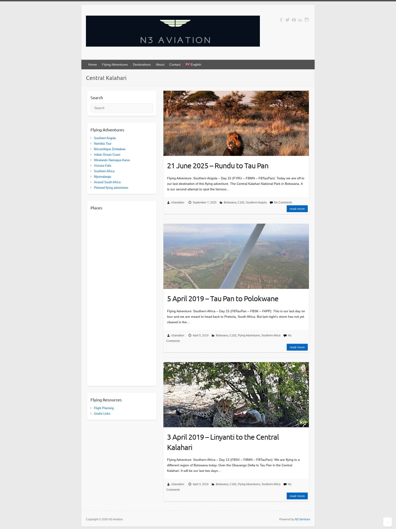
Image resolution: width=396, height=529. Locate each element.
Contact (175, 64)
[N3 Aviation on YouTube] (294, 20)
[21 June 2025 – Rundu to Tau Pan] (236, 123)
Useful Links (102, 413)
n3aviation (177, 202)
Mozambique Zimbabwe (109, 149)
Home (92, 64)
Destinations (142, 64)
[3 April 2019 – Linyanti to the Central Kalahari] (236, 394)
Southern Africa (270, 335)
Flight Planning (104, 408)
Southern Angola (256, 202)
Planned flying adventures (111, 187)
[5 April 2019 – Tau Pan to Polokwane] (236, 256)
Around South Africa (107, 182)
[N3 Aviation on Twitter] (287, 20)
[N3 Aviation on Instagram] (307, 20)
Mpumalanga (102, 176)
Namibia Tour (102, 143)
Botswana (230, 202)
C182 (241, 202)
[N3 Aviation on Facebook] (281, 20)
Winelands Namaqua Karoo (112, 160)
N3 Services (302, 519)
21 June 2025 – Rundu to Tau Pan (217, 165)
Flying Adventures (115, 64)
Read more (297, 209)
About (160, 64)
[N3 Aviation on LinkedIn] (300, 20)
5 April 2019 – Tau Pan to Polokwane (222, 298)
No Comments (283, 202)
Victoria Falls (102, 165)
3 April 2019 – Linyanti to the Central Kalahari (223, 442)
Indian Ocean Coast (107, 154)
